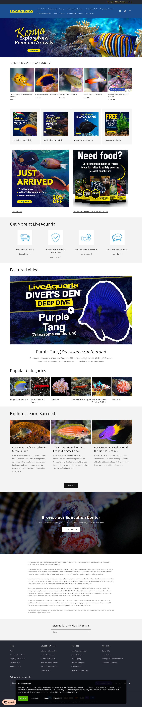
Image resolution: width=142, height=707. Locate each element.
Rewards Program (77, 655)
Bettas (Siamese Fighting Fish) (99, 400)
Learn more (58, 698)
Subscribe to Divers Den (80, 670)
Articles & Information (49, 651)
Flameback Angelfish (22, 140)
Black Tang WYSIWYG (83, 140)
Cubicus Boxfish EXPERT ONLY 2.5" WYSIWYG (21, 95)
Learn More (23, 254)
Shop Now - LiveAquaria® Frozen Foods (90, 211)
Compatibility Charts (48, 659)
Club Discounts (76, 666)
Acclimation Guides (48, 655)
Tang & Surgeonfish (77, 361)
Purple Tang (97, 358)
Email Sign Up (76, 659)
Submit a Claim (15, 666)
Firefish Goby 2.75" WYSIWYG (93, 94)
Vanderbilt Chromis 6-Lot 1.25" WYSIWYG (118, 95)
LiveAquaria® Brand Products (112, 659)
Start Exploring (71, 529)
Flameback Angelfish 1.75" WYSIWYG (46, 94)
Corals (54, 399)
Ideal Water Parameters (49, 663)
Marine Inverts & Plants (38, 400)
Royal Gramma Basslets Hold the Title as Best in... (111, 449)
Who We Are (106, 655)
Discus (115, 399)
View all (71, 485)
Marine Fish (99, 361)
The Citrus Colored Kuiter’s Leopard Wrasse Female (69, 449)
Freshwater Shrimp (79, 399)
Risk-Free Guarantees (79, 651)
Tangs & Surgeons (18, 399)
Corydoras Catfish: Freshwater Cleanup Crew (29, 449)
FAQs (11, 651)
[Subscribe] (88, 632)
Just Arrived (17, 211)
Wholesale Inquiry (77, 663)
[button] (120, 11)
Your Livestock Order (17, 655)
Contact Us (106, 651)
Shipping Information (17, 659)
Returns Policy (15, 663)
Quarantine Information (49, 666)
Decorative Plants (113, 140)
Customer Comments (109, 663)
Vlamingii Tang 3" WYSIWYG (68, 94)
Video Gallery (45, 670)
